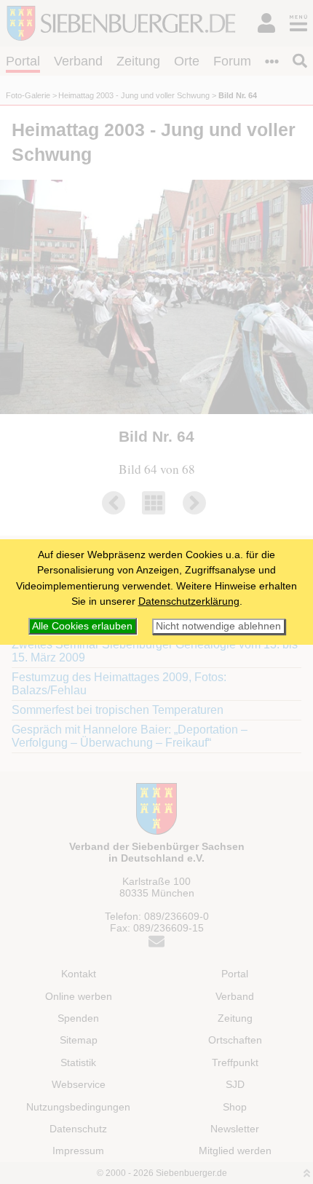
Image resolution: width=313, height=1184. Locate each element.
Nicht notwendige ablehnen (218, 626)
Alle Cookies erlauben (82, 626)
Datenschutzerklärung (188, 601)
